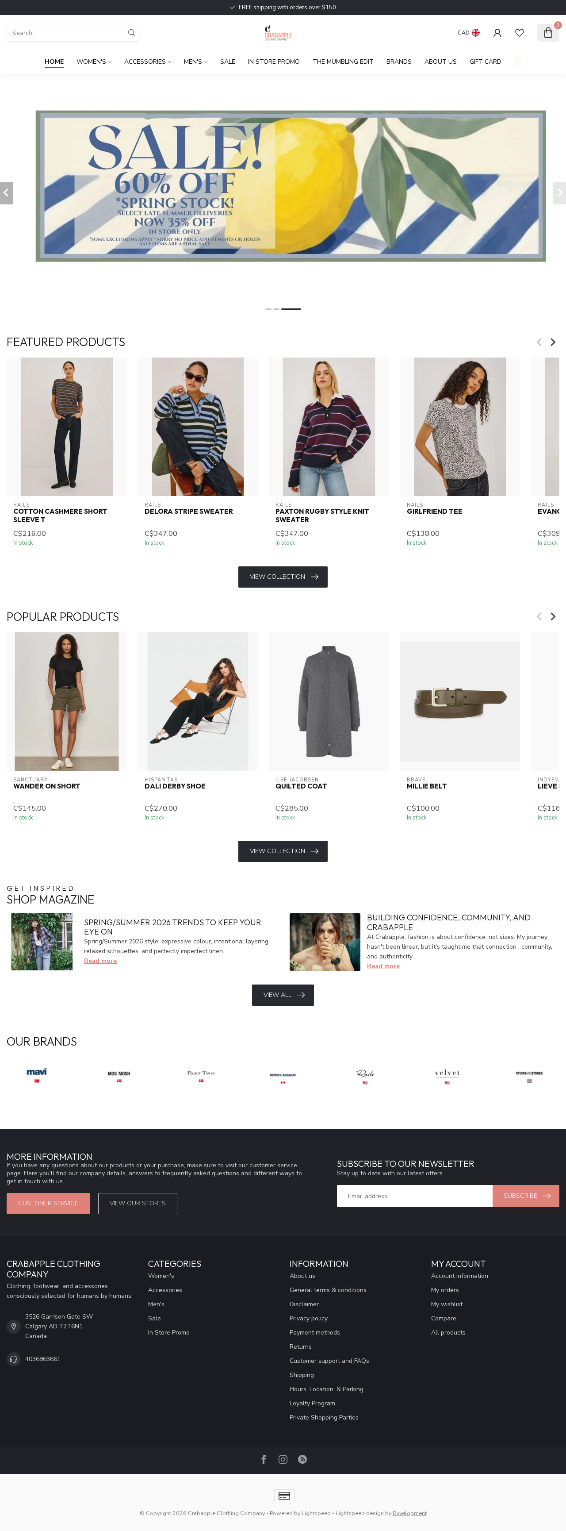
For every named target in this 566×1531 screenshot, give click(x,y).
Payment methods (315, 1332)
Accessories (145, 62)
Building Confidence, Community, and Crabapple (449, 922)
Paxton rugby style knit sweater (322, 516)
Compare (443, 1318)
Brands (399, 62)
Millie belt (427, 786)
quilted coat (301, 786)
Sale (227, 62)
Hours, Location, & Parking (326, 1389)
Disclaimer (304, 1304)
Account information (459, 1276)
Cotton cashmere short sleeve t (60, 516)
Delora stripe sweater (189, 512)
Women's (91, 62)
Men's (193, 62)
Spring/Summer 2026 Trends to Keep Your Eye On (172, 927)
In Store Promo (274, 62)
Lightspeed (316, 1513)
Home (54, 62)
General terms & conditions (328, 1290)
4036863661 (43, 1359)
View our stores (138, 1203)
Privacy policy (309, 1318)
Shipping (302, 1375)
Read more (100, 961)
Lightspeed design (360, 1513)
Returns (301, 1347)
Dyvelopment (410, 1513)
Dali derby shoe (175, 786)
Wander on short (46, 786)
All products (448, 1332)
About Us (440, 62)
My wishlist (447, 1304)
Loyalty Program (312, 1403)
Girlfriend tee (435, 512)
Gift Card (485, 62)
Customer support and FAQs (329, 1361)
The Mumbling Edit (343, 62)
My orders (445, 1290)
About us (302, 1276)
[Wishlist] (519, 33)
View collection (277, 577)
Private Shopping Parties (324, 1417)
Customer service (48, 1203)
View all (277, 995)
